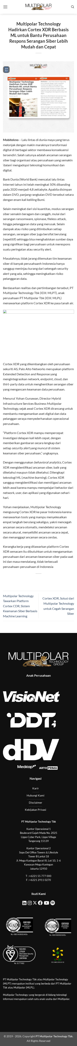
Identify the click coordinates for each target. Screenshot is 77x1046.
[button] (5, 7)
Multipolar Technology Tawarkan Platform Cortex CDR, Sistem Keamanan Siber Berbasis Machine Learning (20, 606)
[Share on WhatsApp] (20, 580)
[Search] (72, 7)
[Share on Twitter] (35, 580)
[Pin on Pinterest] (49, 580)
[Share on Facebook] (27, 580)
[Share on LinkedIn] (56, 580)
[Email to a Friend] (42, 580)
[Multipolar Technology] (38, 7)
